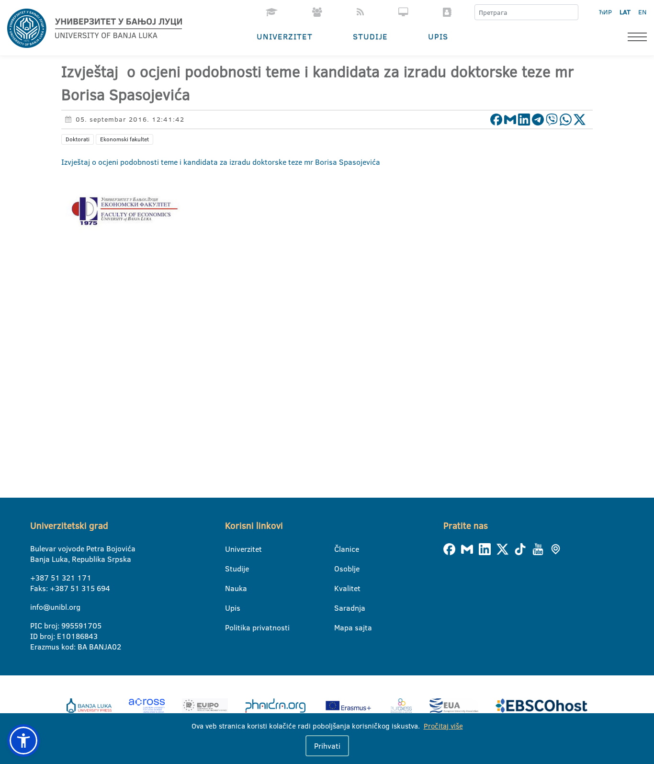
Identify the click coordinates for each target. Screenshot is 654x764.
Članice (340, 549)
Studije (370, 36)
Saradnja (340, 608)
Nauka (231, 588)
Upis (438, 36)
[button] (23, 740)
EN (642, 12)
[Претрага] (570, 12)
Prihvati (327, 746)
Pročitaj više (443, 726)
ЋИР (605, 12)
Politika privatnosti (231, 627)
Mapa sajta (340, 627)
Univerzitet (285, 36)
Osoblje (340, 568)
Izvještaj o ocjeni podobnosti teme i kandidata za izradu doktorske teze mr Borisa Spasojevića (220, 162)
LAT (625, 12)
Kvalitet (340, 588)
